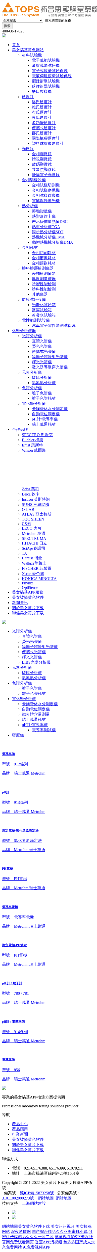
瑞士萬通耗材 (34, 719)
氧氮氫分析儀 (34, 678)
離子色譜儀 (32, 688)
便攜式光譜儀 (34, 652)
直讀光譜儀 (32, 636)
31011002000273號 (18, 1198)
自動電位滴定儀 (36, 709)
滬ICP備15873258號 (37, 1193)
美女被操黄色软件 (28, 1139)
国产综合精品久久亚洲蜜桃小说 (60, 1231)
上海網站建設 (34, 1203)
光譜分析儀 (22, 631)
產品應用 (20, 1129)
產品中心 (20, 1124)
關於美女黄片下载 (28, 1145)
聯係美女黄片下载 (28, 1150)
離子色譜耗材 (34, 693)
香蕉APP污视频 (48, 1242)
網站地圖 (46, 1198)
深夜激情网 (21, 1231)
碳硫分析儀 (32, 673)
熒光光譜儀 (32, 641)
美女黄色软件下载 (34, 1226)
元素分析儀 (22, 667)
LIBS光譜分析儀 (36, 662)
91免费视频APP (36, 1247)
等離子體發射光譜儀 (40, 647)
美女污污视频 (63, 1226)
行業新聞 (20, 1134)
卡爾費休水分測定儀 (40, 704)
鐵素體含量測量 (36, 714)
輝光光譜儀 (32, 657)
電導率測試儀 (44, 730)
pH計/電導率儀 (35, 725)
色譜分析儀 (22, 683)
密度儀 (18, 735)
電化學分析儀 (24, 699)
